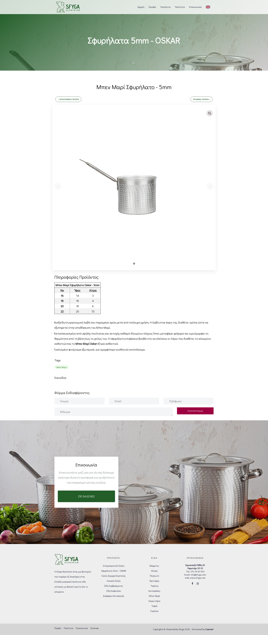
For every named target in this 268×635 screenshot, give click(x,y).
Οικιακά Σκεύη (113, 580)
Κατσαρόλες (154, 590)
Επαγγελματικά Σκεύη (113, 565)
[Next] (210, 186)
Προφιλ (57, 628)
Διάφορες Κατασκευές (113, 595)
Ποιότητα (68, 628)
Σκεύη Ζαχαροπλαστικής (114, 575)
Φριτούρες (154, 580)
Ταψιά (154, 605)
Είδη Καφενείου (114, 590)
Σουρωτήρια (154, 600)
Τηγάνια (154, 585)
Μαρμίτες (154, 565)
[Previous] (57, 186)
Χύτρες (154, 570)
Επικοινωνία (82, 628)
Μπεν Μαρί (154, 595)
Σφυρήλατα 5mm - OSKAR (113, 570)
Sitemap (94, 628)
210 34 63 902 (197, 571)
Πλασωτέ (154, 575)
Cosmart (209, 629)
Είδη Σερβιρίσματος (113, 585)
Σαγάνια (154, 610)
